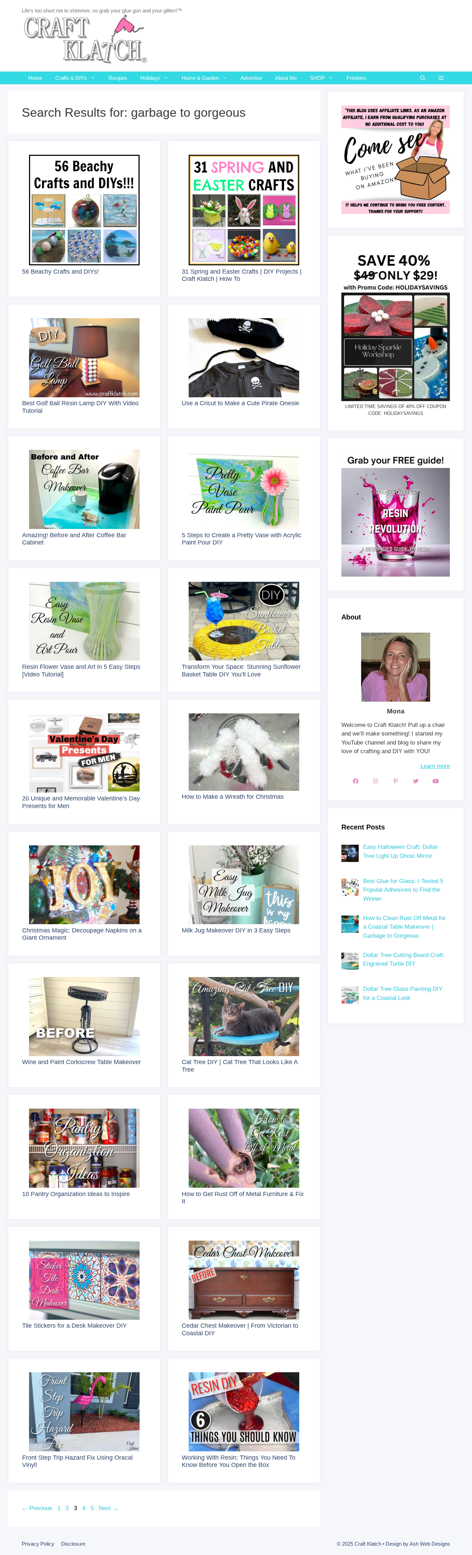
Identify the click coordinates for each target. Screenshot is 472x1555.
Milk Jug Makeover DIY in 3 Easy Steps (236, 930)
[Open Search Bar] (423, 78)
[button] (441, 78)
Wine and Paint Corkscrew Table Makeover (81, 1062)
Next (109, 1508)
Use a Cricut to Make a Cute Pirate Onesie (240, 403)
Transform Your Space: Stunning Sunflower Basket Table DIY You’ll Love (241, 670)
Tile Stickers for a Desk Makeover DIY (74, 1325)
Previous (37, 1508)
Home (35, 78)
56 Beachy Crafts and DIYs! (60, 271)
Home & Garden (200, 78)
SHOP (317, 78)
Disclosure (73, 1544)
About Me (286, 78)
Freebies (356, 78)
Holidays (150, 78)
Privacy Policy (38, 1544)
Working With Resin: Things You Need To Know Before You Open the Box (238, 1461)
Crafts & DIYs (71, 78)
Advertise (251, 78)
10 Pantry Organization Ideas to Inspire (76, 1194)
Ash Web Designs (429, 1544)
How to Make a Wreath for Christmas (233, 796)
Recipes (117, 78)
